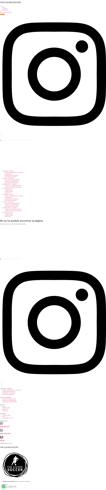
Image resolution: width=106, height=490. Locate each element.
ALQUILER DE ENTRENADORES (12, 179)
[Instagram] (54, 133)
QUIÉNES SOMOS (9, 191)
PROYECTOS (8, 193)
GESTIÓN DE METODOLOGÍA (11, 182)
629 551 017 (5, 427)
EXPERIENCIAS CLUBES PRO (11, 175)
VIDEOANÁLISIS (8, 174)
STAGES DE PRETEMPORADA (12, 181)
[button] (3, 486)
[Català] (1, 14)
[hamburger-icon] (1, 6)
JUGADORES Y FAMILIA (7, 171)
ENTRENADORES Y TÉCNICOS (9, 184)
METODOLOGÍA (8, 190)
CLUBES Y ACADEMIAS (7, 178)
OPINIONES (5, 8)
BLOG (3, 7)
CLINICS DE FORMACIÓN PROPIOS (13, 185)
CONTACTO (5, 10)
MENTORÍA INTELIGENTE (11, 176)
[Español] (4, 14)
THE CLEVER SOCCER (7, 188)
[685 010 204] (1, 430)
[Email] (1, 437)
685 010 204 (5, 434)
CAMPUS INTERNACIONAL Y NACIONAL (14, 172)
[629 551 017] (1, 423)
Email (2, 441)
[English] (2, 14)
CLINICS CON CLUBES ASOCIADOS (13, 187)
